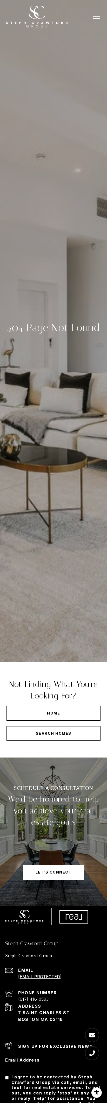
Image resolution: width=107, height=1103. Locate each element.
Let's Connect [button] (54, 872)
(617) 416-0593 (33, 999)
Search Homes (53, 733)
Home (53, 713)
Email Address (22, 1060)
